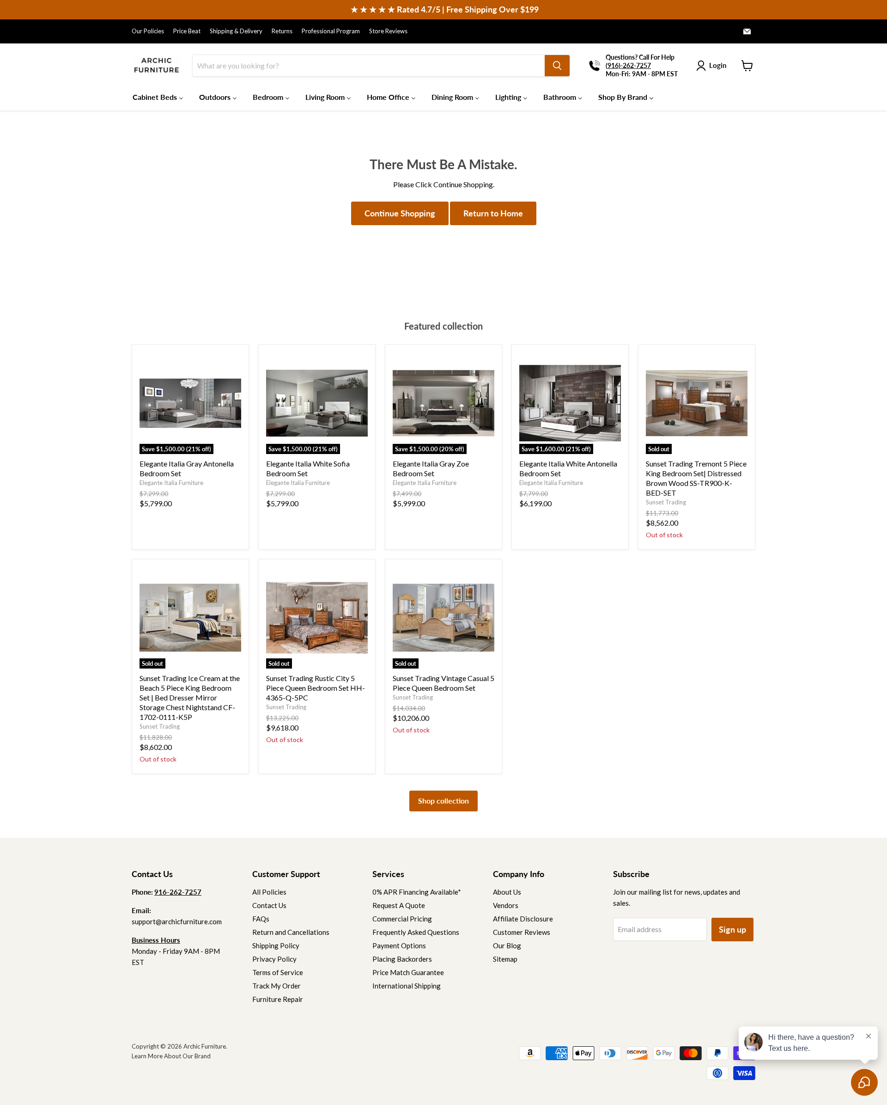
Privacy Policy (274, 959)
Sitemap (505, 959)
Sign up (732, 929)
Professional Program (331, 31)
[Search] (557, 65)
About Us (507, 892)
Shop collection (443, 800)
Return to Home (493, 213)
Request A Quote (398, 905)
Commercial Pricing (402, 919)
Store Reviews (388, 31)
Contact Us (269, 905)
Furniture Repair (277, 999)
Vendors (505, 905)
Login (717, 65)
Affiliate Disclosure (523, 919)
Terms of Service (277, 972)
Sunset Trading (666, 502)
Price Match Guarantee (408, 972)
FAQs (260, 919)
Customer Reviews (521, 932)
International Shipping (406, 986)
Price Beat (186, 31)
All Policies (269, 892)
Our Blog (507, 945)
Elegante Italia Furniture (171, 482)
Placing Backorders (402, 959)
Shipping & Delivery (236, 31)
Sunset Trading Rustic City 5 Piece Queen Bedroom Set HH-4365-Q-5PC (315, 688)
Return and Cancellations (290, 932)
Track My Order (276, 986)
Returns (282, 31)
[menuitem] (158, 96)
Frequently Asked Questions (415, 932)
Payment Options (399, 945)
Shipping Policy (275, 945)
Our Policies (148, 31)
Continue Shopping (400, 213)
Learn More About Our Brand (171, 1056)
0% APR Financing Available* (416, 892)
